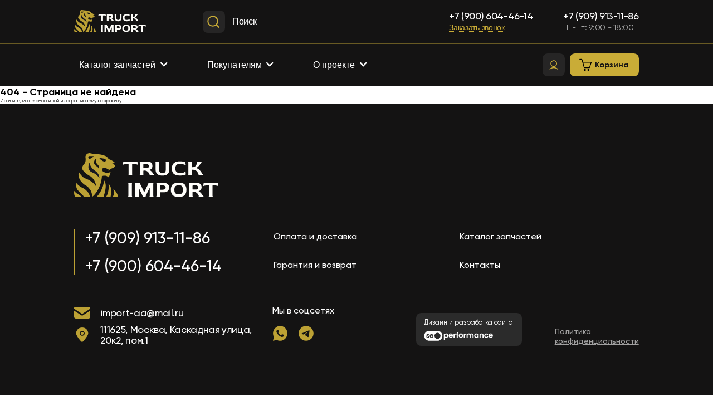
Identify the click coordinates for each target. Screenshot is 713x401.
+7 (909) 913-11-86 (601, 16)
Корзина (612, 65)
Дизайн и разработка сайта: (469, 322)
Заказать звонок (477, 27)
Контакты (480, 265)
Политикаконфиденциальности (597, 336)
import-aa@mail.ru (141, 313)
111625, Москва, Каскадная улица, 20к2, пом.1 (176, 335)
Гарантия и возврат (315, 265)
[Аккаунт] (554, 64)
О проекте (334, 65)
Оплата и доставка (315, 236)
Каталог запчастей (117, 65)
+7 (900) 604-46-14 (491, 16)
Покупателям (234, 65)
